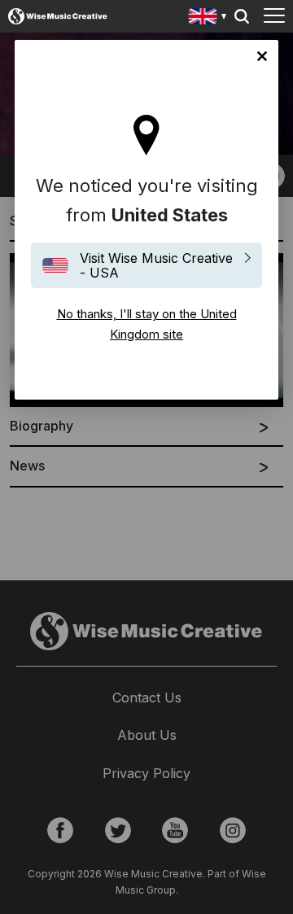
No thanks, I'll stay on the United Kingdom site (262, 56)
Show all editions (208, 18)
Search (241, 16)
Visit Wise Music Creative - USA (156, 265)
